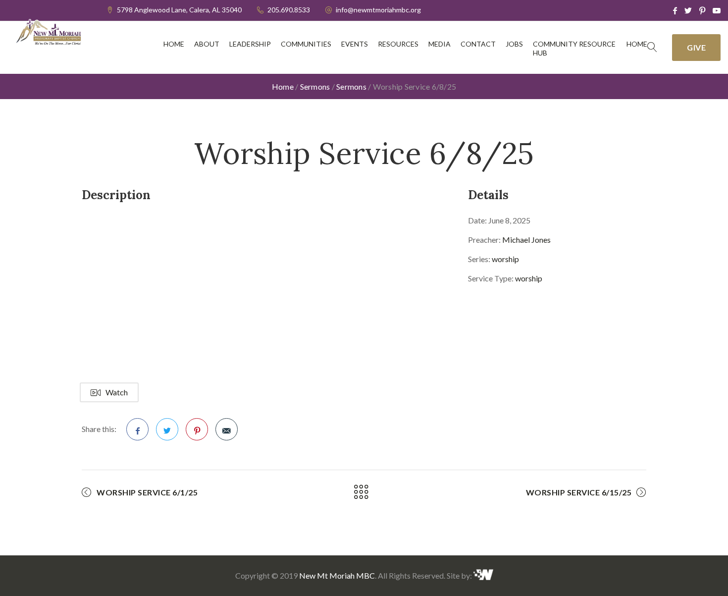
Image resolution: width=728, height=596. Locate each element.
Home (173, 44)
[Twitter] (688, 10)
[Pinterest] (702, 10)
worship (505, 259)
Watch (116, 392)
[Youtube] (717, 10)
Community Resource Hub (574, 48)
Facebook (137, 429)
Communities (306, 44)
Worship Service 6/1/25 (147, 492)
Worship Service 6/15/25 (579, 492)
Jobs (514, 44)
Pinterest (197, 429)
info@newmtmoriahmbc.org (378, 9)
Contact (478, 44)
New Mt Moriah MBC (337, 575)
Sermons (315, 86)
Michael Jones (526, 239)
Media (439, 44)
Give (696, 47)
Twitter (167, 429)
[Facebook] (675, 10)
